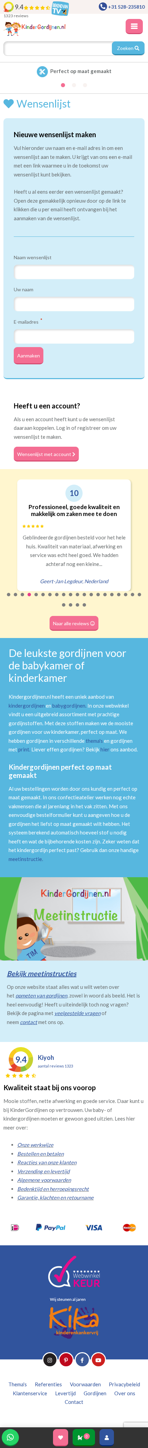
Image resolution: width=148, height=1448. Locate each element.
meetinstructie (25, 859)
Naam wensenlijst (33, 257)
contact (28, 1022)
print (23, 749)
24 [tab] (85, 609)
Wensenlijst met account (44, 454)
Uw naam (23, 289)
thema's (94, 741)
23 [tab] (78, 609)
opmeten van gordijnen (41, 995)
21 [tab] (64, 609)
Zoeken (126, 48)
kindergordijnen (27, 705)
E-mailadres (27, 321)
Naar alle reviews (71, 623)
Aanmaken (28, 355)
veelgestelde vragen (77, 1013)
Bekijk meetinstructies (41, 973)
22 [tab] (71, 609)
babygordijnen (68, 705)
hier (105, 749)
